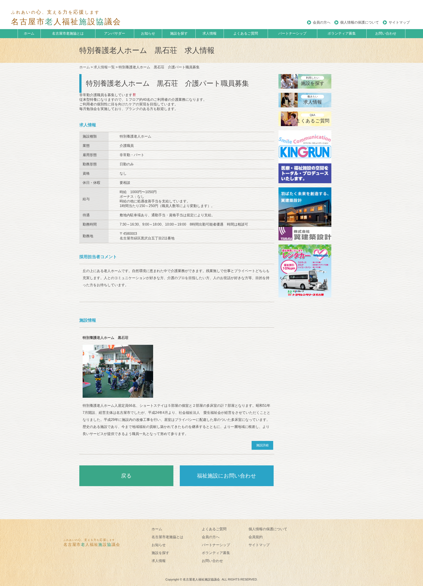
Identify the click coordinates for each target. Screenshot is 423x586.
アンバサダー (114, 33)
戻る (126, 476)
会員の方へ (321, 22)
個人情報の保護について (359, 22)
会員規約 (256, 537)
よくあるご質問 (245, 33)
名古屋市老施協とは (68, 33)
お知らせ (148, 33)
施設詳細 (262, 445)
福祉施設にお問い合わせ (226, 476)
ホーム (29, 33)
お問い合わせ (385, 33)
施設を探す (179, 33)
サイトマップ (399, 22)
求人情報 (209, 33)
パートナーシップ (292, 33)
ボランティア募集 (342, 33)
